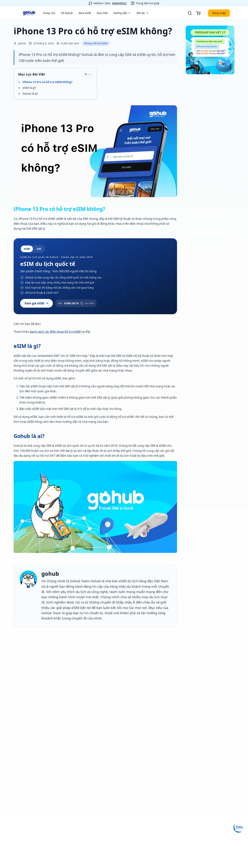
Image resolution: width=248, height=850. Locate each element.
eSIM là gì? (29, 87)
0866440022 (119, 3)
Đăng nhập (219, 13)
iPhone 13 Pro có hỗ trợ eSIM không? (47, 82)
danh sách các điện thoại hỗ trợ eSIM (55, 332)
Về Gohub (67, 13)
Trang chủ (49, 13)
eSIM (27, 248)
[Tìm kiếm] (189, 13)
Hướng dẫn (120, 13)
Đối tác (141, 13)
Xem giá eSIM (34, 303)
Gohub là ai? (30, 93)
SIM (38, 248)
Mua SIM (102, 13)
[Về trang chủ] (29, 13)
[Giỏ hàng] (198, 13)
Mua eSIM (85, 13)
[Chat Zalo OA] (238, 827)
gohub (50, 573)
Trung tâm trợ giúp (147, 3)
